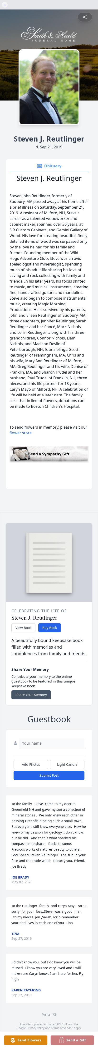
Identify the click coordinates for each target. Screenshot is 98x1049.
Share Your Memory (31, 694)
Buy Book (49, 627)
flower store (21, 432)
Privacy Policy (35, 1028)
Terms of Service (62, 1028)
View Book (23, 627)
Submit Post (49, 775)
